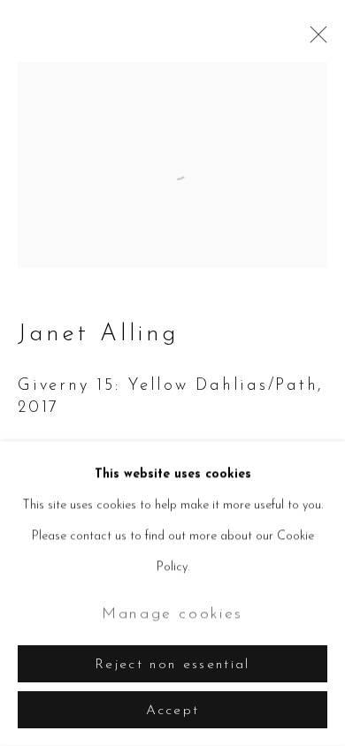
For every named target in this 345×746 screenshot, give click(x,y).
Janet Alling (98, 334)
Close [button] (314, 40)
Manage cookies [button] (172, 613)
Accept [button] (173, 711)
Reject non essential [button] (172, 665)
